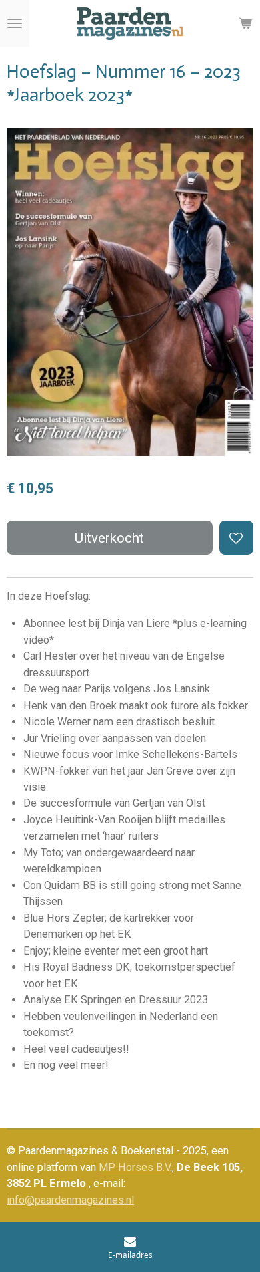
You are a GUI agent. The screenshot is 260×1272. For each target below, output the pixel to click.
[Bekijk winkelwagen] (245, 23)
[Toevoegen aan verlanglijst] (236, 538)
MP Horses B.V (134, 1167)
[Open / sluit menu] (14, 23)
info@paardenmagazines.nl (70, 1200)
